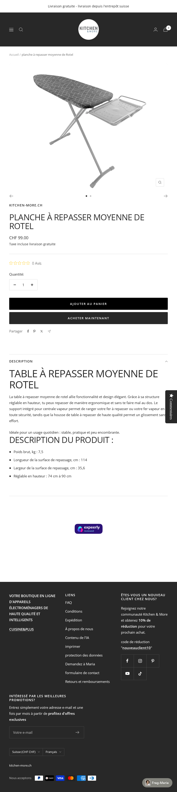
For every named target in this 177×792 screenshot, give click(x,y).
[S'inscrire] (78, 732)
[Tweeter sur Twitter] (42, 331)
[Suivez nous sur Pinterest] (152, 660)
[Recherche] (21, 30)
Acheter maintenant (88, 318)
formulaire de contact (82, 672)
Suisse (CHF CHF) (23, 752)
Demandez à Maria (80, 664)
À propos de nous (79, 628)
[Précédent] (11, 196)
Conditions (73, 611)
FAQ (68, 602)
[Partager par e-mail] (49, 331)
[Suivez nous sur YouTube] (127, 673)
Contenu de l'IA (77, 637)
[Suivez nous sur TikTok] (140, 673)
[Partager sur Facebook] (28, 331)
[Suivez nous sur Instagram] (140, 660)
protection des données (84, 655)
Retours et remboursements (87, 681)
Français (51, 752)
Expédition (73, 620)
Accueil (14, 54)
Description (21, 361)
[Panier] (165, 29)
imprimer (72, 646)
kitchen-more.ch (26, 205)
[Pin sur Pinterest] (34, 331)
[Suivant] (166, 196)
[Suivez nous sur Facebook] (127, 660)
